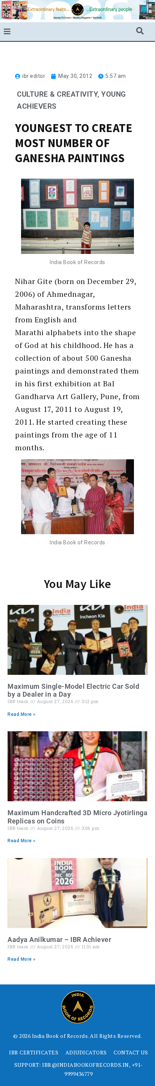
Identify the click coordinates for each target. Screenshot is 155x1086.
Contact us (131, 1052)
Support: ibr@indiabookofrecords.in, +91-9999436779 (78, 1069)
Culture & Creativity (57, 94)
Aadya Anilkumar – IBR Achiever (59, 939)
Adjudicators (86, 1052)
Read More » (22, 714)
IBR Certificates (33, 1052)
